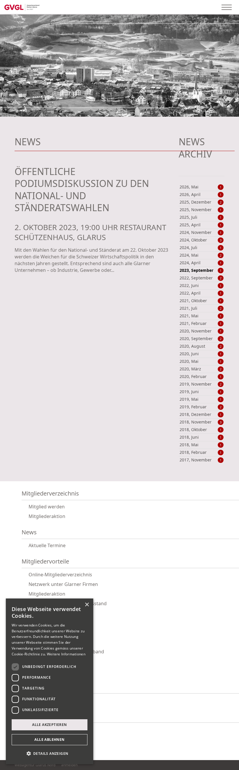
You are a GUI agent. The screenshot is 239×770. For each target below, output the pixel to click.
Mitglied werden (47, 507)
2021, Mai (201, 315)
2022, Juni (201, 285)
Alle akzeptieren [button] (49, 724)
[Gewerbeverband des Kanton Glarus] (21, 7)
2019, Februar (201, 407)
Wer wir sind (38, 687)
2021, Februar (201, 323)
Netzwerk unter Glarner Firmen (63, 584)
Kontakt (32, 716)
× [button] (87, 605)
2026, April (201, 194)
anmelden (69, 764)
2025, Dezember (201, 202)
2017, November (201, 460)
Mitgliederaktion (47, 516)
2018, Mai (201, 444)
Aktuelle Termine (47, 545)
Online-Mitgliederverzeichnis (60, 575)
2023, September (201, 270)
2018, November (201, 422)
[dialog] (49, 681)
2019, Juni (201, 391)
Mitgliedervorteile (45, 561)
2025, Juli (201, 217)
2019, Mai (201, 399)
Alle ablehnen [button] (49, 739)
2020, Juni (201, 353)
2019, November (201, 384)
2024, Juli (201, 247)
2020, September (201, 338)
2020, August (201, 346)
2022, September (201, 278)
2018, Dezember (201, 414)
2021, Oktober (201, 300)
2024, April (201, 262)
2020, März (201, 369)
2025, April (201, 225)
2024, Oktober (201, 240)
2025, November (201, 209)
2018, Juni (201, 437)
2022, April (201, 293)
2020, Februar (201, 376)
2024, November (201, 232)
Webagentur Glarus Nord (35, 765)
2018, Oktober (201, 429)
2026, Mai (201, 187)
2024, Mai (201, 255)
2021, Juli (201, 308)
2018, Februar (201, 452)
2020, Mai (201, 361)
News (29, 532)
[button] (49, 753)
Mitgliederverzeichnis (50, 493)
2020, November (201, 331)
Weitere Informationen (66, 654)
